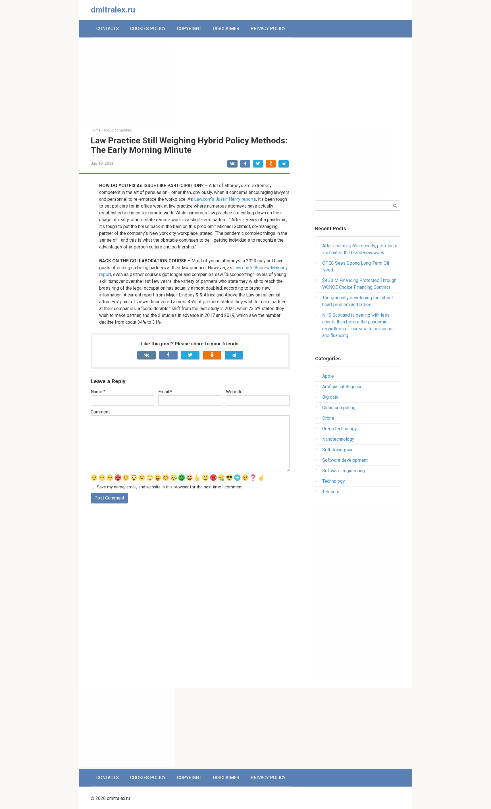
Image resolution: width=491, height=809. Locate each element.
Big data (330, 397)
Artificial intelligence (342, 386)
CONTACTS (107, 28)
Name (98, 391)
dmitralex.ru (113, 9)
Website (234, 391)
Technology (333, 481)
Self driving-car (337, 449)
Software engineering (343, 470)
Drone (328, 418)
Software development (345, 460)
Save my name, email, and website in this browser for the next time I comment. (170, 487)
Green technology (339, 428)
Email (165, 391)
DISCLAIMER (226, 28)
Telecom (330, 491)
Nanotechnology (338, 439)
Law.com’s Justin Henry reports (225, 199)
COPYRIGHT (189, 28)
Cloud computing (338, 407)
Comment (100, 412)
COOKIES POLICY (148, 28)
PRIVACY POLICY (268, 28)
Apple (328, 376)
